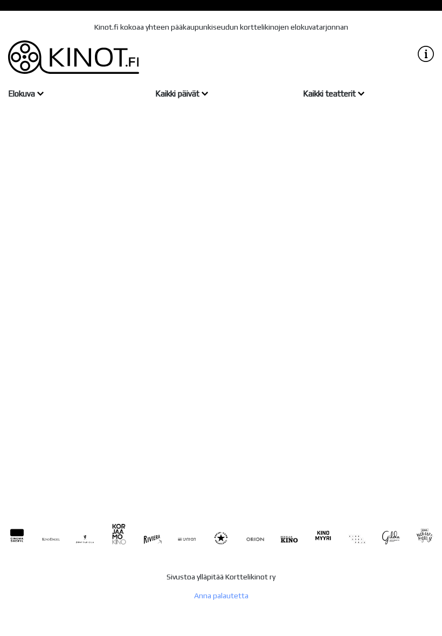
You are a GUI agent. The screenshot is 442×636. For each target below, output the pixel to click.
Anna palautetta (221, 595)
